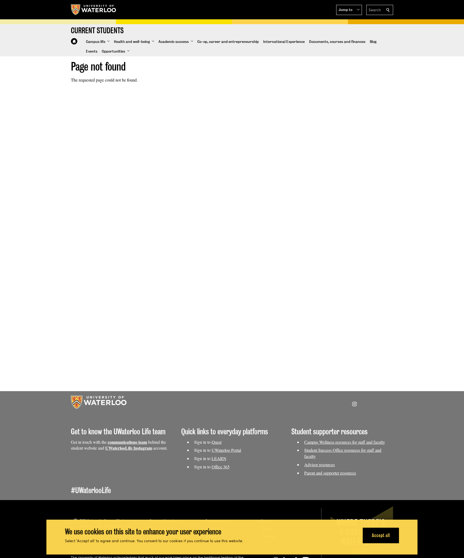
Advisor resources (319, 464)
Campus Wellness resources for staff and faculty (344, 442)
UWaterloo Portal (226, 450)
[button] (349, 10)
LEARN (219, 458)
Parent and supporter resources (330, 473)
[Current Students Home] (74, 41)
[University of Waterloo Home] (94, 9)
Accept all (381, 535)
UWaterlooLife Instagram (128, 448)
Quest (217, 442)
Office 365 (221, 466)
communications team (127, 442)
